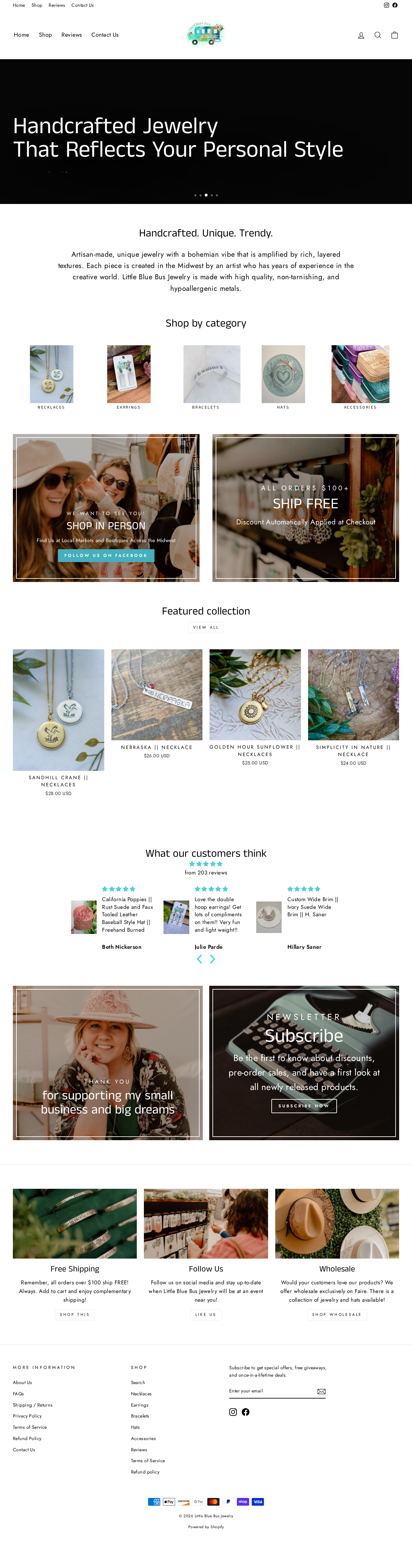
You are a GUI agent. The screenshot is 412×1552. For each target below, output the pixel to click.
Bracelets (140, 1416)
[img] (206, 863)
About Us (22, 1382)
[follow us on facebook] (106, 508)
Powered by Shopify (206, 1527)
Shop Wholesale (337, 1314)
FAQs (18, 1393)
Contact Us (82, 5)
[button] (201, 959)
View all (206, 627)
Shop (37, 5)
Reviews (57, 5)
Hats (135, 1427)
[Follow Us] (206, 1224)
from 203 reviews (206, 872)
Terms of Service (30, 1427)
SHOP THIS (75, 1314)
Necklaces (141, 1393)
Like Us (206, 1314)
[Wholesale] (337, 1224)
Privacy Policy (27, 1416)
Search (138, 1382)
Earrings (139, 1405)
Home (19, 5)
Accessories (143, 1438)
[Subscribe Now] (304, 1063)
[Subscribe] (321, 1391)
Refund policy (145, 1472)
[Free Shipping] (75, 1224)
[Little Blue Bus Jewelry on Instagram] (233, 1412)
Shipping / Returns (33, 1405)
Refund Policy (27, 1438)
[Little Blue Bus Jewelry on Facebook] (245, 1412)
